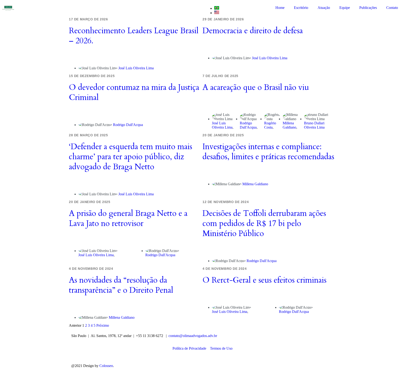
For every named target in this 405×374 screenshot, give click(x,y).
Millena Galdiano (289, 125)
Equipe (344, 8)
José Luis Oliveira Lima (136, 68)
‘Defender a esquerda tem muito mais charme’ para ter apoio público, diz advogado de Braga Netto (130, 156)
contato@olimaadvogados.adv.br (193, 336)
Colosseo (106, 366)
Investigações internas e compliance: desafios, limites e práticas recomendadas (268, 151)
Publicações (368, 8)
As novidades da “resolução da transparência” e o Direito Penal (121, 285)
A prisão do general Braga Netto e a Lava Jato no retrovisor (128, 218)
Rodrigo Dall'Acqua (128, 125)
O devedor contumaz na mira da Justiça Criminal (134, 92)
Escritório (301, 8)
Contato (392, 8)
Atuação (324, 8)
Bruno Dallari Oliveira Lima (314, 125)
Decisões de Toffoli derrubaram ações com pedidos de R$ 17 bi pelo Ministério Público (264, 223)
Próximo (102, 325)
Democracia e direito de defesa (252, 30)
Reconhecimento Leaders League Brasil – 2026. (134, 35)
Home (280, 8)
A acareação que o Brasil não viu (255, 87)
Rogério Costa (270, 125)
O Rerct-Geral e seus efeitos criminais (264, 280)
